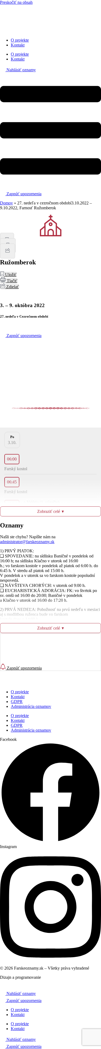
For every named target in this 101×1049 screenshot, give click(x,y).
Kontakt (18, 45)
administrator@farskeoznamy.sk (27, 541)
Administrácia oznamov (31, 706)
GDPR (17, 701)
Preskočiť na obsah (16, 2)
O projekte (20, 40)
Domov (6, 203)
